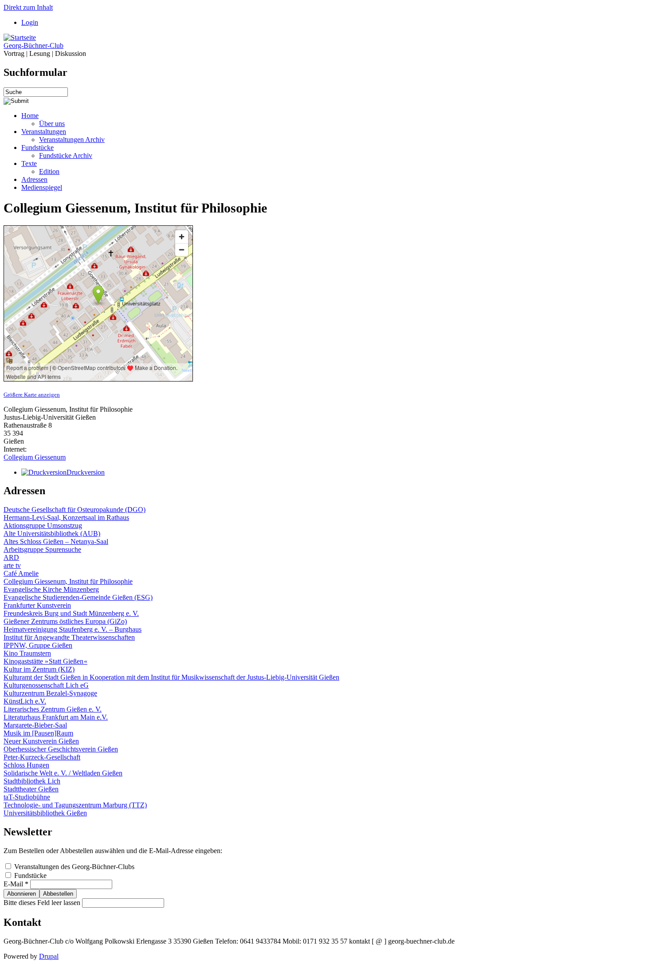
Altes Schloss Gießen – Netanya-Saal (56, 541)
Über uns (52, 123)
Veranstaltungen (43, 131)
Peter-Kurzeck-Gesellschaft (42, 757)
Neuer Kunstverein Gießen (41, 741)
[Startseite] (20, 37)
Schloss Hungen (26, 765)
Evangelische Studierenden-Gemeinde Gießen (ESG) (78, 597)
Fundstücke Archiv (65, 155)
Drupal (49, 956)
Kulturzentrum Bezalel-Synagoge (50, 693)
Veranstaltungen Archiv (72, 139)
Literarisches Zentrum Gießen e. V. (53, 709)
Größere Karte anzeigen (32, 394)
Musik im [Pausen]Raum (38, 733)
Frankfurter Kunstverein (37, 605)
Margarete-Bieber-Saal (35, 725)
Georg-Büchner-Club (33, 45)
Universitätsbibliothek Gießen (45, 813)
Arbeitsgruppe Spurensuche (42, 549)
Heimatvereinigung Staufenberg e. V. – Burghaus (72, 629)
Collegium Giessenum (35, 457)
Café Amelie (21, 573)
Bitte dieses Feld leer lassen (43, 902)
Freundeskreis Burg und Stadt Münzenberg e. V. (71, 613)
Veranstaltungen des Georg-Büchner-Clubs (74, 866)
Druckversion (86, 472)
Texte (29, 163)
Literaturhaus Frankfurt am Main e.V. (56, 717)
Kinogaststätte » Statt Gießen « (45, 661)
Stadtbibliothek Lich (32, 781)
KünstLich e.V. (25, 701)
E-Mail (16, 884)
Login (29, 22)
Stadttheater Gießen (31, 789)
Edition (49, 171)
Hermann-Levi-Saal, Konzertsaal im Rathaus (66, 517)
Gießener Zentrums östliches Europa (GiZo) (65, 621)
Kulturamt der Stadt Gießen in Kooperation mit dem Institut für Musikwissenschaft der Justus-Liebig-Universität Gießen (171, 677)
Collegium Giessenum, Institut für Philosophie (68, 581)
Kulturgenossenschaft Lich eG (46, 685)
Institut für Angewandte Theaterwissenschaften (69, 637)
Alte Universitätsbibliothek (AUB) (52, 533)
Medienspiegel (41, 187)
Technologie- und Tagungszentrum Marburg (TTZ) (75, 805)
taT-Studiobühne (27, 797)
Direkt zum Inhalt (28, 7)
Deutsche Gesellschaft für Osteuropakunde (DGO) (74, 509)
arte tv (12, 565)
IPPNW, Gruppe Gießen (38, 645)
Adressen (34, 179)
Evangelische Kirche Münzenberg (51, 589)
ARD (11, 557)
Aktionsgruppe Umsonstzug (43, 525)
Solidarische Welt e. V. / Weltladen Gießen (63, 773)
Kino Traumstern (27, 653)
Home (30, 115)
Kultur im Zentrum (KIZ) (39, 669)
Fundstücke (37, 147)
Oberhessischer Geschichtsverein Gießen (61, 749)
